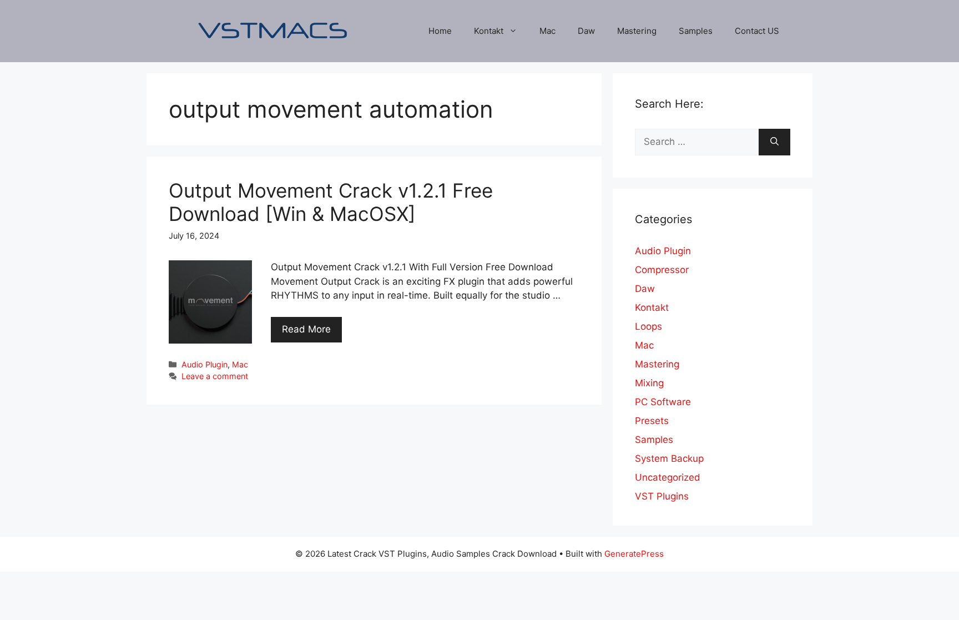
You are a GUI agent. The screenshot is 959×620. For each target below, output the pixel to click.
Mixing (649, 383)
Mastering (637, 31)
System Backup (669, 458)
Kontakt (488, 31)
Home (440, 31)
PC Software (663, 401)
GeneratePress (634, 553)
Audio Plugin (204, 364)
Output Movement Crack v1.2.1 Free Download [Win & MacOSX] (331, 202)
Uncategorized (667, 477)
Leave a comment (214, 376)
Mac (547, 31)
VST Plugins (662, 496)
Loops (648, 326)
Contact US (757, 31)
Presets (652, 420)
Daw (586, 31)
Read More (306, 329)
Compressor (662, 269)
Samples (696, 31)
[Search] (774, 142)
